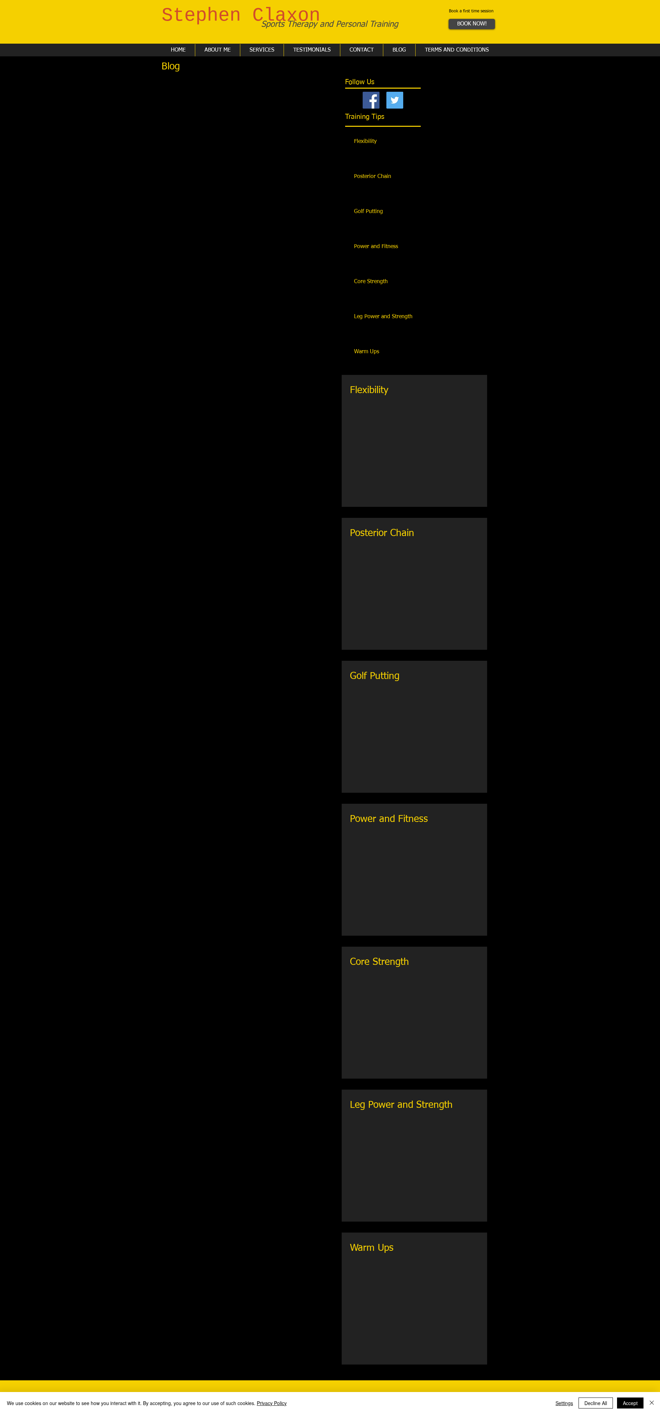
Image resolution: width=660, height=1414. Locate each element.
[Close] (652, 1403)
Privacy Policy (272, 1403)
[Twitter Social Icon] (394, 100)
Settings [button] (564, 1403)
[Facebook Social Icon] (371, 100)
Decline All (595, 1403)
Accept (630, 1403)
